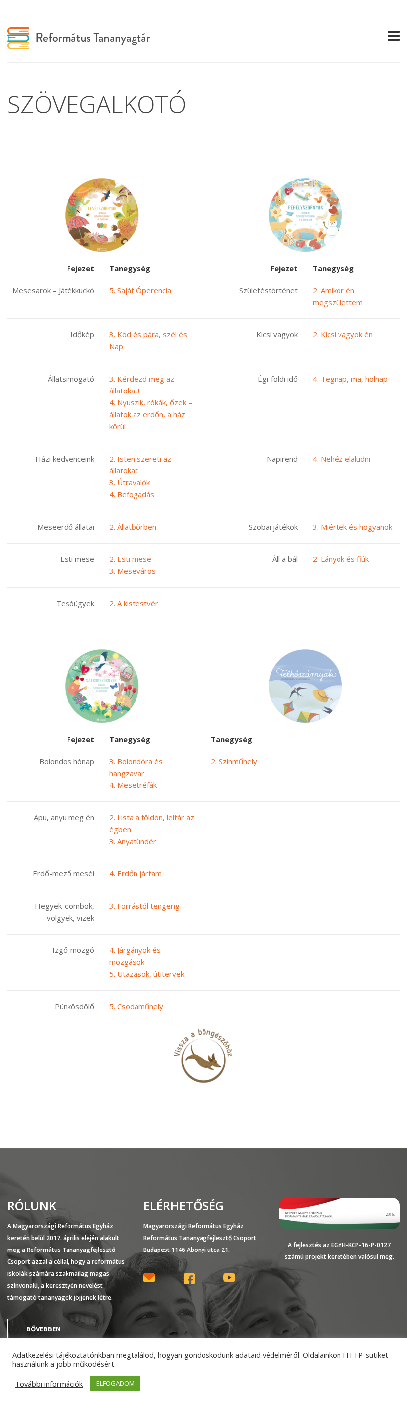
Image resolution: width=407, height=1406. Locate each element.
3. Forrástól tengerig (144, 906)
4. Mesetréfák (133, 785)
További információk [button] (49, 1383)
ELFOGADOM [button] (115, 1383)
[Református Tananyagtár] (78, 43)
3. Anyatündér (132, 841)
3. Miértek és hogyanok (352, 527)
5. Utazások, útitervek (146, 974)
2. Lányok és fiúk (341, 559)
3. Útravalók (129, 482)
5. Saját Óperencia (140, 290)
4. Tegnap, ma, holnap (350, 379)
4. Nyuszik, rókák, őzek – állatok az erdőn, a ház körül (150, 414)
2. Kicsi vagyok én (343, 334)
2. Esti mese (130, 559)
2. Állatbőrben (132, 527)
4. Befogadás (131, 494)
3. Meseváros (132, 571)
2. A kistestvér (133, 603)
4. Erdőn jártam (135, 873)
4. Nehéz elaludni (341, 459)
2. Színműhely (234, 761)
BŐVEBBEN (43, 1329)
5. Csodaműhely (136, 1006)
